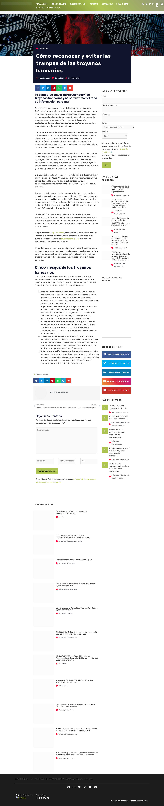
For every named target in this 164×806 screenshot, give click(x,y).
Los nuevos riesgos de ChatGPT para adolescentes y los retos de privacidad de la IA (119, 240)
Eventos (61, 517)
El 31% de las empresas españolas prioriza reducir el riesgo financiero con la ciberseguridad (76, 729)
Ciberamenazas (59, 4)
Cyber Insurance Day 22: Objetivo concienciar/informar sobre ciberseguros (73, 536)
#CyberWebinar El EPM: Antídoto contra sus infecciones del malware (74, 681)
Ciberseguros (53, 8)
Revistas (94, 4)
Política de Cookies (57, 779)
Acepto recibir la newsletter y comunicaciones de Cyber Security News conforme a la (116, 147)
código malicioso (56, 233)
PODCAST (40, 8)
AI (115, 248)
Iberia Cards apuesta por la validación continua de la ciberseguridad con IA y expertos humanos (77, 754)
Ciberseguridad (64, 710)
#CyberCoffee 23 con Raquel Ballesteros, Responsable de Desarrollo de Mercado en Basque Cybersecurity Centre (77, 658)
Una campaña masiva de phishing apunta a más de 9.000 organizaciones (76, 705)
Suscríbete (88, 779)
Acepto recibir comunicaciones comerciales (115, 156)
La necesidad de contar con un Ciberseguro (74, 560)
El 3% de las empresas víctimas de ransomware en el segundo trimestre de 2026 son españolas (120, 256)
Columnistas (122, 4)
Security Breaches (118, 425)
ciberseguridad (42, 374)
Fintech (72, 758)
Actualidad (41, 4)
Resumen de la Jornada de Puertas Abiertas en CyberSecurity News (75, 585)
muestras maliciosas (70, 239)
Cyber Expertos (72, 637)
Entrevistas (107, 4)
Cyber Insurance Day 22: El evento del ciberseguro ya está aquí (72, 512)
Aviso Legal (70, 779)
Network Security (122, 412)
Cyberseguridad (77, 4)
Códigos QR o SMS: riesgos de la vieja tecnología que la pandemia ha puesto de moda (76, 633)
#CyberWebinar (64, 589)
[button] (162, 4)
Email (71, 710)
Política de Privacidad (39, 779)
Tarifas (79, 779)
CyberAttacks (43, 48)
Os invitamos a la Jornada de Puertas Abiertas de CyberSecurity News (76, 609)
